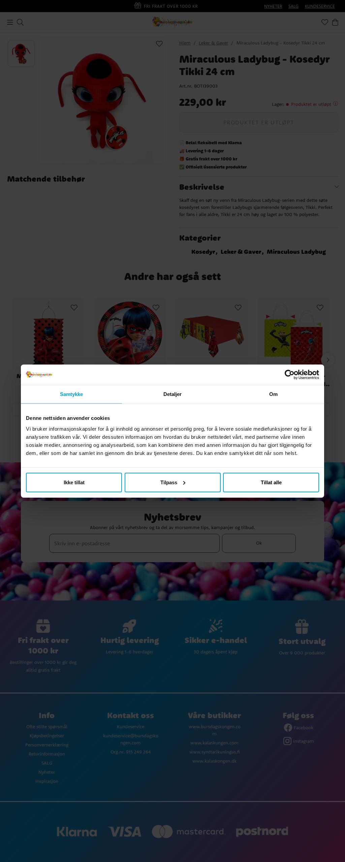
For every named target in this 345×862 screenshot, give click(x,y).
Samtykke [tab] (71, 394)
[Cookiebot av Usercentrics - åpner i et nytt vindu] (289, 375)
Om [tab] (273, 394)
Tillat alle (271, 482)
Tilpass (168, 482)
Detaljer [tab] (172, 394)
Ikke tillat (74, 482)
